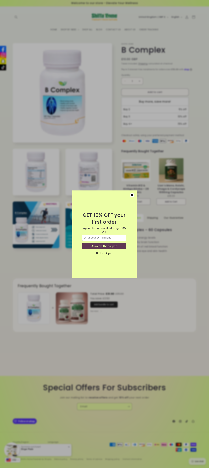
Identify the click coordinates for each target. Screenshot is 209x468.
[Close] (132, 195)
